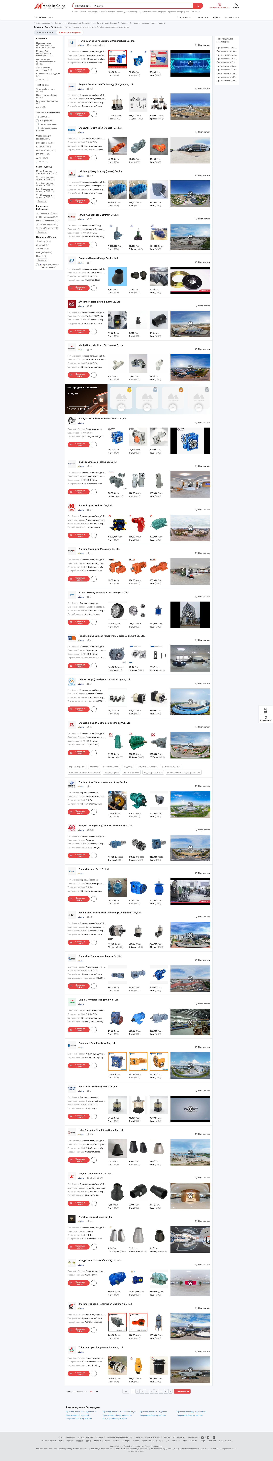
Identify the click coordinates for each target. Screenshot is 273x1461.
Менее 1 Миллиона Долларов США (46, 172)
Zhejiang (42, 245)
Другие (41, 107)
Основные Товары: (76, 55)
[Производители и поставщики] (49, 6)
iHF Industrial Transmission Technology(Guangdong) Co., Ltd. (109, 912)
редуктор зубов (112, 772)
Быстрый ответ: (75, 62)
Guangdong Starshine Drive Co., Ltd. (96, 1043)
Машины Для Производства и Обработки (44, 53)
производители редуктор (127, 12)
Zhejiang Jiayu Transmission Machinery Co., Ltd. (103, 782)
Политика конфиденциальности (119, 1437)
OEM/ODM (44, 116)
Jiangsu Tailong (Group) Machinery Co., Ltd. (105, 825)
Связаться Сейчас (80, 70)
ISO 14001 (43, 146)
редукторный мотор (171, 766)
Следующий (181, 1391)
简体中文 (70, 1441)
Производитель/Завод (46, 96)
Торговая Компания (45, 90)
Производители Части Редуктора (153, 1412)
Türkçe (202, 1441)
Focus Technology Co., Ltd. (134, 1446)
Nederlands (176, 1441)
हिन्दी (185, 1441)
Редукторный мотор (153, 772)
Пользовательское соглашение (90, 1437)
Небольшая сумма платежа (46, 129)
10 (86, 1391)
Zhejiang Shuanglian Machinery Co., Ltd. (99, 549)
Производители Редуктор (228, 80)
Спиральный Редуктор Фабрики (153, 1415)
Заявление (70, 1437)
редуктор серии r (131, 772)
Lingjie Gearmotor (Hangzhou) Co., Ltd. (98, 999)
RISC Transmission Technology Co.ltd (97, 461)
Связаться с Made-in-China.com (147, 1437)
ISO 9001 (43, 154)
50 (97, 1391)
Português (126, 1441)
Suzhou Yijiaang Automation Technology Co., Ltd (103, 592)
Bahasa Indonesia (225, 1441)
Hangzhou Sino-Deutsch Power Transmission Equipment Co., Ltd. (111, 635)
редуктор (94, 766)
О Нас (60, 1437)
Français (97, 1441)
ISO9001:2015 (45, 143)
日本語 (88, 1441)
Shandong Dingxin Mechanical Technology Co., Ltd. (104, 722)
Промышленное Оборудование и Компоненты (45, 45)
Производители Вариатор (229, 58)
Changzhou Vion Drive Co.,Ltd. (93, 869)
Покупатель (183, 17)
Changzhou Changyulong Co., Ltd (99, 956)
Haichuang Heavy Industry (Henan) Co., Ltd (100, 171)
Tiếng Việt (212, 1441)
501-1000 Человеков (47, 228)
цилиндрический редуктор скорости (183, 772)
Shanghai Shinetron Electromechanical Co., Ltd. (102, 418)
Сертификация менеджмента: (81, 149)
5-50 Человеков (46, 213)
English (61, 1441)
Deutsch (116, 1441)
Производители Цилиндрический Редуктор (236, 54)
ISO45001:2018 (45, 150)
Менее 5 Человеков (48, 220)
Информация (193, 1437)
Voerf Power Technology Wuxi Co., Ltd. (98, 1086)
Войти (236, 7)
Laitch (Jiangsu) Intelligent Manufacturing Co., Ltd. (104, 679)
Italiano (136, 1441)
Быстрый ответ (46, 120)
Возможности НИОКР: (78, 59)
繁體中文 (79, 1441)
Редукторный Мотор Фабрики (115, 1418)
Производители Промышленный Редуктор (120, 1412)
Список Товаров (45, 32)
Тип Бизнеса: (74, 51)
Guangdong (44, 252)
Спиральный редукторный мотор (84, 772)
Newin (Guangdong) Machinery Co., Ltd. (98, 214)
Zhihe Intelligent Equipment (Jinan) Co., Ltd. (100, 1347)
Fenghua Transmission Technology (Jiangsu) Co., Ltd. (105, 84)
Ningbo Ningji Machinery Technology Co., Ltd (101, 345)
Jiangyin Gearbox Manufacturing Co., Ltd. (99, 1260)
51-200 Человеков (47, 217)
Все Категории (44, 17)
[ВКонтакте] (202, 1437)
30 (91, 1392)
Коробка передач (111, 766)
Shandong (43, 241)
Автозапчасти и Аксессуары (44, 68)
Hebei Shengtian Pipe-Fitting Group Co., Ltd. (100, 1130)
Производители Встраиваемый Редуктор (235, 62)
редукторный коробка (147, 766)
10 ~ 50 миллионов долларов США (45, 178)
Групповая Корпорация (47, 102)
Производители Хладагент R (77, 1415)
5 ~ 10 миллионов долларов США (45, 184)
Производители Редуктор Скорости (117, 1415)
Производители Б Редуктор (229, 77)
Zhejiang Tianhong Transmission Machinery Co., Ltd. (105, 1303)
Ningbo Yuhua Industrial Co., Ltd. (95, 1173)
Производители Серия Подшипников (81, 1412)
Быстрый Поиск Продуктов (174, 1437)
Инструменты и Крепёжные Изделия (45, 61)
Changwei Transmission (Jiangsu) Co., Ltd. (100, 127)
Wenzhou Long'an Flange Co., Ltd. (95, 1217)
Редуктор (128, 766)
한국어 (158, 1441)
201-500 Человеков (47, 224)
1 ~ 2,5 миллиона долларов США (45, 195)
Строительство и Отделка (48, 74)
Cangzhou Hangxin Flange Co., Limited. (98, 258)
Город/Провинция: (76, 236)
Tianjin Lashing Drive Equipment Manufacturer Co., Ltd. (106, 40)
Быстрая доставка (47, 124)
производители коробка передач (101, 12)
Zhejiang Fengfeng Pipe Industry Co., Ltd (99, 301)
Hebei (41, 256)
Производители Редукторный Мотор (233, 47)
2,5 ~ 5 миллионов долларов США (45, 189)
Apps (215, 17)
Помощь (202, 17)
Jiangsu (42, 248)
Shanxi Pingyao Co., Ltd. (95, 505)
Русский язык (147, 1441)
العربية (166, 1441)
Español (107, 1441)
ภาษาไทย (193, 1441)
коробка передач (77, 766)
